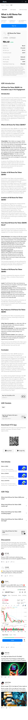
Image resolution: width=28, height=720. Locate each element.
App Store (9, 450)
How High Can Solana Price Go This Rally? (11, 656)
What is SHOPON (5, 480)
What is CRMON (5, 473)
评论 (3, 561)
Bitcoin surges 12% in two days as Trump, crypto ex (14, 686)
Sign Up (14, 26)
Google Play (22, 450)
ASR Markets (13, 9)
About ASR (4, 9)
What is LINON (4, 466)
